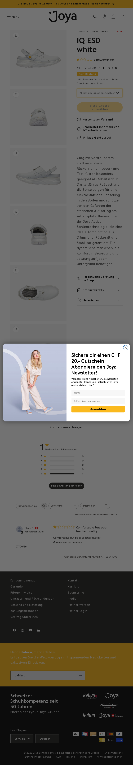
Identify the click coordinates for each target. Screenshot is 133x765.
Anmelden (98, 409)
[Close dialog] (125, 347)
